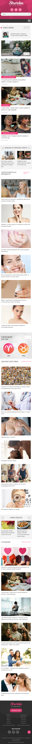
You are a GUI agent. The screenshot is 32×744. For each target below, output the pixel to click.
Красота (9, 719)
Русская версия (20, 742)
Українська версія (12, 742)
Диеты (8, 717)
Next (28, 27)
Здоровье (23, 719)
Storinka (16, 4)
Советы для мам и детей (8, 77)
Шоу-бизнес (23, 715)
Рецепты (8, 723)
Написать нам (16, 710)
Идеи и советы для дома (23, 725)
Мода (8, 721)
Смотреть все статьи (26, 361)
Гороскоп (23, 723)
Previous (25, 27)
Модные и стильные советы (9, 133)
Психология (23, 717)
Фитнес (9, 715)
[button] (29, 21)
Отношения (5, 105)
